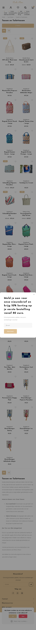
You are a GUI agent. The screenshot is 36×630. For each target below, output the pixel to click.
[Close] (34, 294)
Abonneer (10, 331)
